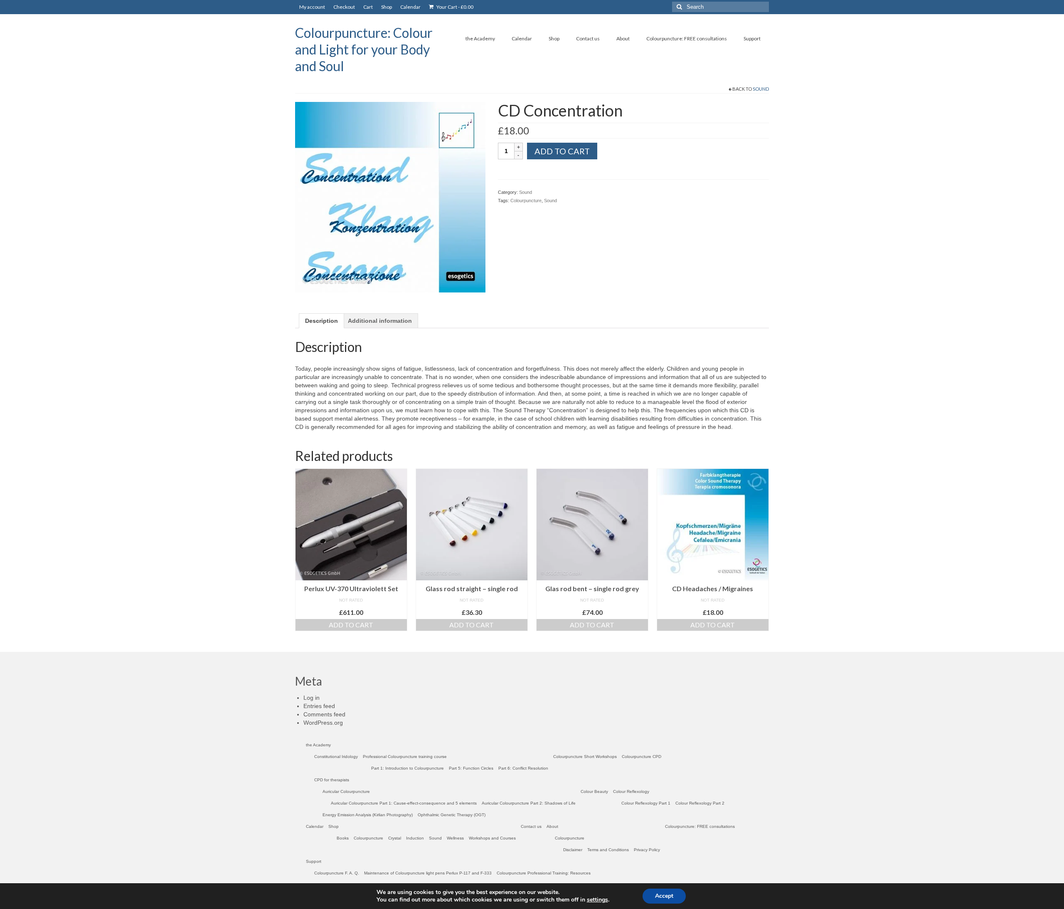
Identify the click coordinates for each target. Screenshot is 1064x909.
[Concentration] (390, 196)
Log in (311, 697)
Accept (664, 896)
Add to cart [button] (351, 625)
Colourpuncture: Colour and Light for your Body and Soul (364, 49)
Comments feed (324, 714)
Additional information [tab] (380, 320)
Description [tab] (321, 320)
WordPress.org (323, 722)
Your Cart (454, 7)
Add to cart (562, 151)
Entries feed (319, 706)
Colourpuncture (526, 200)
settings (597, 900)
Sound (761, 89)
